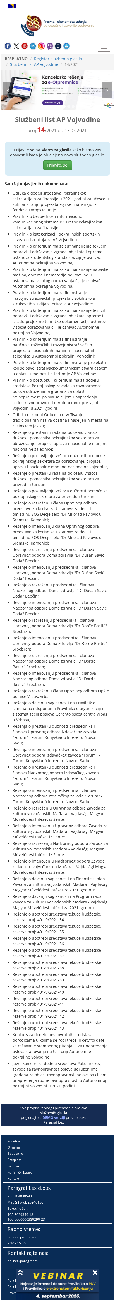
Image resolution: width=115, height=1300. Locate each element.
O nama (14, 1147)
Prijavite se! (57, 165)
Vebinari (14, 1166)
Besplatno (15, 1153)
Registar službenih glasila (58, 58)
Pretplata (15, 1159)
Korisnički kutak (20, 1172)
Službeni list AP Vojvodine (34, 64)
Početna (14, 1141)
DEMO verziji (53, 1117)
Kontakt (13, 1178)
